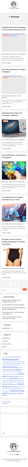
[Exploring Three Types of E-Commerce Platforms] (14, 128)
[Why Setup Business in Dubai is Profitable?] (14, 85)
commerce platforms (20, 361)
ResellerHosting (7, 384)
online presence (9, 380)
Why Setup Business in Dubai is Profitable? (13, 304)
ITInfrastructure (5, 378)
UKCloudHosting (19, 388)
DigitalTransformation (11, 371)
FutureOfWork (19, 371)
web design (15, 391)
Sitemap (4, 347)
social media (13, 386)
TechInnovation (5, 388)
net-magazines (6, 401)
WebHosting (13, 393)
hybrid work (21, 376)
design (18, 369)
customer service (9, 367)
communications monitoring (19, 363)
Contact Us (5, 341)
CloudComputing (5, 361)
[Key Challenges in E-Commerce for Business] (14, 170)
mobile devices (14, 378)
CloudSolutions (12, 361)
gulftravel (5, 403)
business (18, 357)
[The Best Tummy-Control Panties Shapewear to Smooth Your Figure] (14, 257)
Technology (6, 35)
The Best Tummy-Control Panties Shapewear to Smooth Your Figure (13, 241)
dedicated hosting (8, 369)
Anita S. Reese (5, 54)
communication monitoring (7, 363)
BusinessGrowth (10, 359)
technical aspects (12, 388)
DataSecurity (20, 367)
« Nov (3, 433)
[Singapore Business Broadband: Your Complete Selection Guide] (14, 43)
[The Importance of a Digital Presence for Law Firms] (14, 212)
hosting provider (13, 376)
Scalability (15, 384)
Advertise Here (6, 338)
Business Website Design (9, 205)
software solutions (21, 386)
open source (20, 380)
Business (5, 77)
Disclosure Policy (6, 344)
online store (15, 380)
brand (13, 357)
